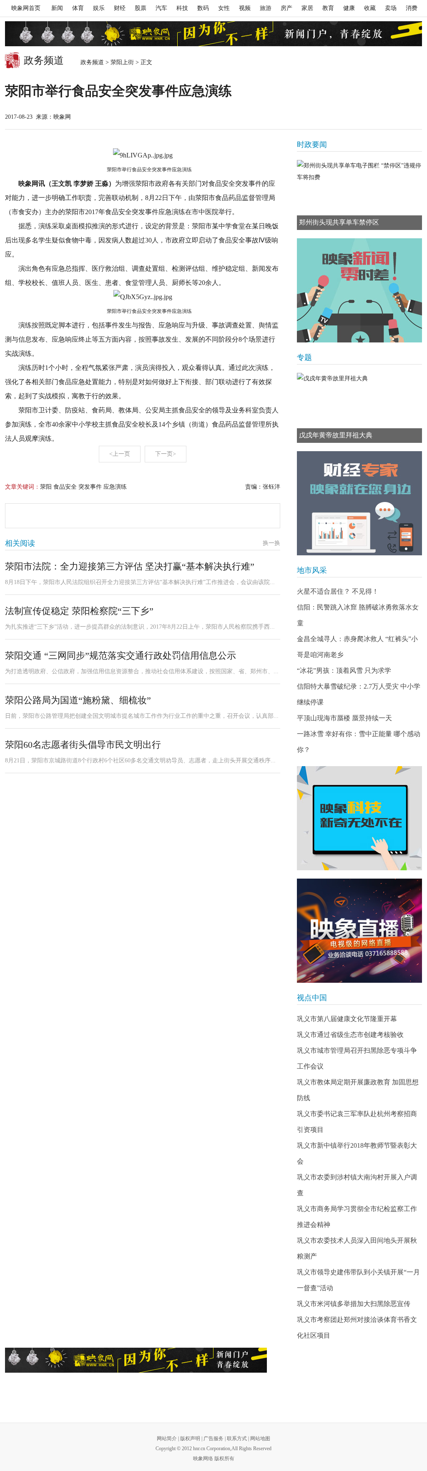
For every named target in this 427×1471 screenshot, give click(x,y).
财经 (120, 8)
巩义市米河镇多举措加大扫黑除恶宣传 (353, 1303)
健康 (349, 8)
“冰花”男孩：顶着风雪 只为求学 (344, 670)
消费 (411, 8)
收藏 (370, 8)
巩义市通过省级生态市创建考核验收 (350, 1034)
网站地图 (260, 1438)
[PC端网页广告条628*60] (136, 1360)
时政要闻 (312, 144)
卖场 (391, 8)
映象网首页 (25, 8)
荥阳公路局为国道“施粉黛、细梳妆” (78, 700)
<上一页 (119, 454)
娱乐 (99, 8)
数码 (203, 8)
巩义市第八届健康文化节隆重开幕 (347, 1018)
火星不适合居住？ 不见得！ (338, 591)
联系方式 (237, 1438)
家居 (307, 8)
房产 (286, 8)
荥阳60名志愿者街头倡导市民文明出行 (83, 744)
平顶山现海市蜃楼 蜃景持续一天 (344, 718)
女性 (224, 8)
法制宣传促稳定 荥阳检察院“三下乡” (79, 611)
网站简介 (167, 1438)
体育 (78, 8)
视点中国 (312, 998)
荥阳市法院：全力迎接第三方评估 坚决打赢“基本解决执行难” (129, 566)
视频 (245, 8)
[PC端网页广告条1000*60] (213, 33)
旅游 (265, 8)
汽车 (161, 8)
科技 (182, 8)
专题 (304, 357)
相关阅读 (20, 543)
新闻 (57, 8)
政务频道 (92, 62)
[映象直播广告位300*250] (359, 931)
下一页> (165, 454)
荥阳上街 (122, 62)
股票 (140, 8)
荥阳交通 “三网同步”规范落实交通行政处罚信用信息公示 (120, 655)
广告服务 (213, 1438)
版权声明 (190, 1438)
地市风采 (312, 570)
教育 (328, 8)
